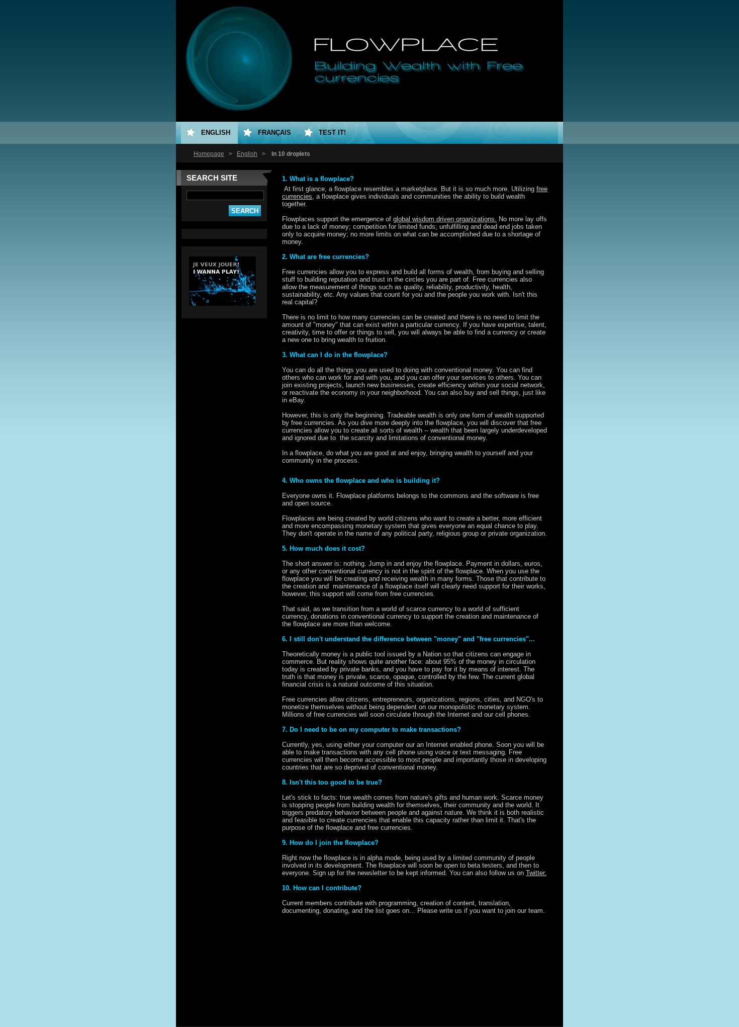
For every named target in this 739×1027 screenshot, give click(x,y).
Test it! (332, 132)
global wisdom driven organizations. (445, 219)
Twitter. (536, 873)
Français (274, 132)
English (247, 154)
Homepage (209, 154)
